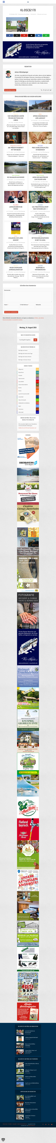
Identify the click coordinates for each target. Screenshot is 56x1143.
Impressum (5, 1124)
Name (6, 304)
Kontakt (10, 1124)
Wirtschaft (40, 145)
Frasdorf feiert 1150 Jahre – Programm (30, 1116)
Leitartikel (40, 204)
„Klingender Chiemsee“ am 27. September (31, 1070)
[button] (3, 1140)
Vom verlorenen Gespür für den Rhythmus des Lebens (16, 118)
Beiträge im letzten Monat (25, 359)
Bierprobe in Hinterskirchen (30, 1102)
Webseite (38, 304)
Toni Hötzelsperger (44, 120)
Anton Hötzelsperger (45, 211)
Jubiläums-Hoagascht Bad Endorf (31, 1037)
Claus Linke (45, 181)
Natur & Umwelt (15, 175)
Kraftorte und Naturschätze (30, 1076)
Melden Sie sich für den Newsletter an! (27, 427)
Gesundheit (15, 204)
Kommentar (7, 290)
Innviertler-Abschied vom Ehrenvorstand (30, 1031)
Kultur (40, 114)
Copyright (14, 1124)
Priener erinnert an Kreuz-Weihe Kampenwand (31, 1109)
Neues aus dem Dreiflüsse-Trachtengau (30, 1044)
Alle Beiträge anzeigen (10, 90)
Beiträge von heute (23, 350)
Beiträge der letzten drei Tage (25, 353)
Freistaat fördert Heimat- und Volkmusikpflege (31, 1051)
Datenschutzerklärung (22, 1124)
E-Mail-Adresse (24, 304)
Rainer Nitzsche (19, 122)
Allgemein (15, 114)
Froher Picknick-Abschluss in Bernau (32, 1063)
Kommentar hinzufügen (23, 14)
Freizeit (40, 236)
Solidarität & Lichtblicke (15, 145)
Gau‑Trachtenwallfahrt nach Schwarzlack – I (30, 1096)
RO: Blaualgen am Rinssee (15, 177)
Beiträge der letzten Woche (25, 356)
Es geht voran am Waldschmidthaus (32, 1083)
